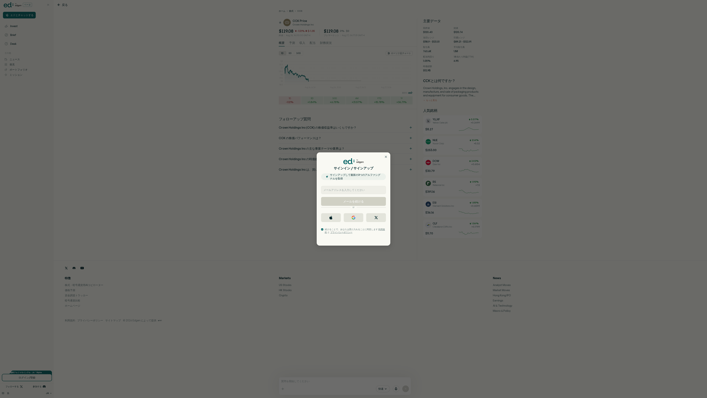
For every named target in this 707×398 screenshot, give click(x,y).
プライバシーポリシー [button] (341, 232)
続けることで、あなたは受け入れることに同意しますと (355, 231)
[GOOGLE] (353, 217)
